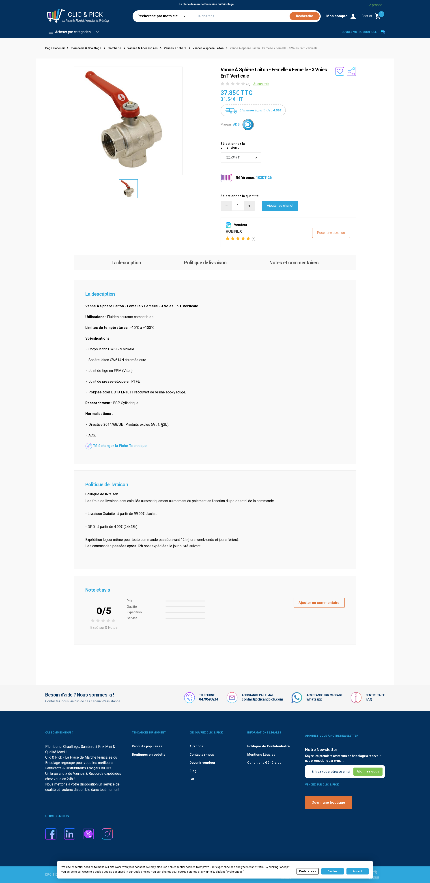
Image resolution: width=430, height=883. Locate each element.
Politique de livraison (205, 262)
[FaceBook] (50, 833)
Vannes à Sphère (175, 48)
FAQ (369, 699)
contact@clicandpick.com (262, 699)
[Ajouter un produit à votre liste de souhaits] (339, 71)
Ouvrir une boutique (328, 802)
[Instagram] (107, 833)
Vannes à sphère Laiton (208, 48)
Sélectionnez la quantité (240, 196)
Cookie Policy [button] (141, 871)
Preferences (307, 871)
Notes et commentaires (293, 262)
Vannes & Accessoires (142, 48)
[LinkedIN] (69, 833)
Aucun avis (261, 84)
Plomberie (114, 48)
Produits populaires (147, 746)
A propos (376, 5)
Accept (357, 871)
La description (126, 262)
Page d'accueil (54, 48)
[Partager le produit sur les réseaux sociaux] (351, 71)
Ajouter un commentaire (319, 603)
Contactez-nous (202, 755)
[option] (128, 189)
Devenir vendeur (202, 763)
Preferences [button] (235, 871)
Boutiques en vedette (149, 755)
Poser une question (331, 233)
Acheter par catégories (73, 32)
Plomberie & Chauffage (86, 48)
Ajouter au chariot (280, 206)
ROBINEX (234, 231)
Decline (333, 871)
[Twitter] (88, 833)
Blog (192, 771)
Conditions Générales (264, 763)
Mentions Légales (261, 755)
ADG (236, 124)
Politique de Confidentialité (268, 746)
